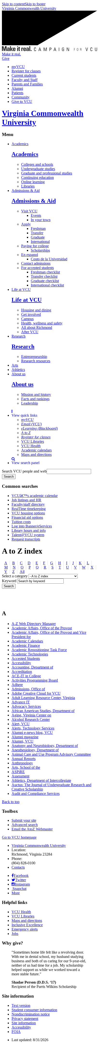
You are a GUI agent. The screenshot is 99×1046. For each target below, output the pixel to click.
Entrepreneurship (34, 356)
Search (9, 586)
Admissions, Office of (28, 689)
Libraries (28, 186)
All (22, 572)
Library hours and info (29, 530)
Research (18, 336)
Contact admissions (35, 263)
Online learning (33, 182)
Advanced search (25, 825)
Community (21, 97)
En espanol (29, 255)
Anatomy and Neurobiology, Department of (45, 746)
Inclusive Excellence (27, 925)
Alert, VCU (21, 724)
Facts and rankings (35, 399)
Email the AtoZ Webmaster (32, 829)
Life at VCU (21, 289)
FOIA (16, 1032)
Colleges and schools (37, 164)
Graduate (38, 237)
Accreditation (22, 672)
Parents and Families (27, 84)
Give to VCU (22, 101)
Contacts (18, 867)
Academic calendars (36, 450)
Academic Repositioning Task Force (39, 650)
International (40, 242)
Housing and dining (36, 310)
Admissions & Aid (26, 190)
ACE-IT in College (26, 676)
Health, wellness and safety (41, 323)
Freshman (38, 228)
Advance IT (21, 702)
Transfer (37, 233)
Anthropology (22, 763)
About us (18, 374)
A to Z (26, 433)
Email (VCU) (31, 424)
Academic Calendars (27, 641)
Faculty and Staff (24, 80)
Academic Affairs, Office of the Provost (42, 628)
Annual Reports (24, 759)
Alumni (17, 88)
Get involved (31, 314)
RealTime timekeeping (29, 509)
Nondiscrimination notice (31, 1014)
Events (36, 215)
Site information (24, 1023)
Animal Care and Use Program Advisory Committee (51, 754)
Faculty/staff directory (28, 504)
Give (5, 58)
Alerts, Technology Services (33, 728)
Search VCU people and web (24, 471)
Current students (24, 75)
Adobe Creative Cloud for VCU (36, 693)
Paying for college (35, 246)
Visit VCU (29, 211)
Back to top (10, 802)
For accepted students (37, 268)
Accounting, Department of (32, 667)
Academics (20, 144)
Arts (15, 365)
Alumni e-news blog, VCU (32, 732)
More (16, 893)
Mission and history (36, 394)
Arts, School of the (26, 767)
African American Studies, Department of (43, 711)
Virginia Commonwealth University (29, 8)
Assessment (20, 776)
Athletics (18, 370)
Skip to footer (35, 4)
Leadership (29, 403)
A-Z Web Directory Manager (34, 624)
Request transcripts (26, 539)
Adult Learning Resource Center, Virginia (43, 698)
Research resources (35, 361)
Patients (17, 93)
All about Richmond (36, 327)
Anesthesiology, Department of (35, 750)
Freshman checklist (45, 272)
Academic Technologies (30, 654)
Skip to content (13, 4)
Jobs (15, 934)
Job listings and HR (26, 500)
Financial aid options (27, 517)
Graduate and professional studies (46, 173)
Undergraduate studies (38, 169)
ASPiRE (18, 772)
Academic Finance (26, 645)
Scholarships (40, 250)
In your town (40, 220)
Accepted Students (26, 658)
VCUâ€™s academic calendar (35, 496)
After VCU (29, 332)
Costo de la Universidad (49, 259)
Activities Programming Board (35, 680)
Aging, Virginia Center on (31, 715)
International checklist (47, 285)
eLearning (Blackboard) (39, 428)
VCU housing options (28, 513)
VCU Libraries (32, 441)
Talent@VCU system (28, 535)
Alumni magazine (25, 737)
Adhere (17, 685)
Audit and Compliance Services (36, 793)
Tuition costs (21, 522)
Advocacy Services (26, 706)
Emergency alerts (25, 929)
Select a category (15, 576)
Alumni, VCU (22, 741)
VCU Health (31, 446)
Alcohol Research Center (31, 719)
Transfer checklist (44, 276)
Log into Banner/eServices (32, 526)
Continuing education (37, 177)
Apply (26, 224)
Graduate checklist (45, 281)
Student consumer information (34, 1010)
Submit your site (24, 820)
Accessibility (21, 663)
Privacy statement (25, 1018)
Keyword (9, 581)
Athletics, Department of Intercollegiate (41, 780)
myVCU (18, 67)
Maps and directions (36, 454)
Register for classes (26, 71)
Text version (21, 1005)
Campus (27, 319)
